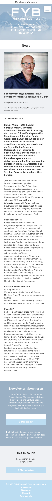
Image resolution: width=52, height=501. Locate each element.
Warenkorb (32, 2)
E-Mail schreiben (26, 470)
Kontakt (26, 493)
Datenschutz (26, 496)
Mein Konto (20, 2)
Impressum (26, 487)
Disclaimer (26, 490)
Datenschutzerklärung (29, 432)
